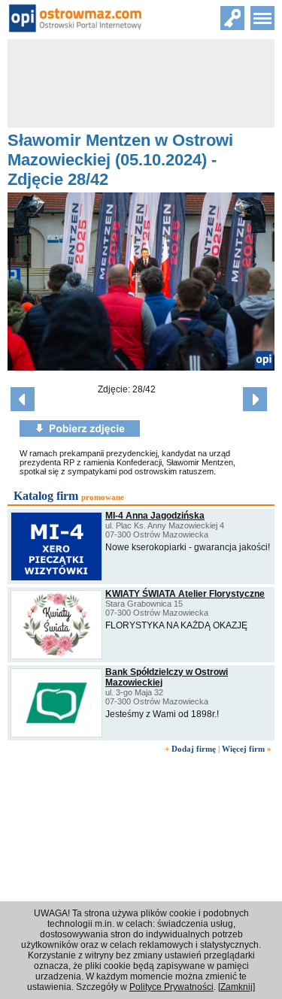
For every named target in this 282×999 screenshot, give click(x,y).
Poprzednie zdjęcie (23, 399)
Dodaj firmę (193, 748)
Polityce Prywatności (171, 987)
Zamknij (236, 987)
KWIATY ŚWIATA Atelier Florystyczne (185, 594)
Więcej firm (243, 748)
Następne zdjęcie (255, 399)
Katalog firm (46, 495)
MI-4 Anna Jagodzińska (155, 515)
